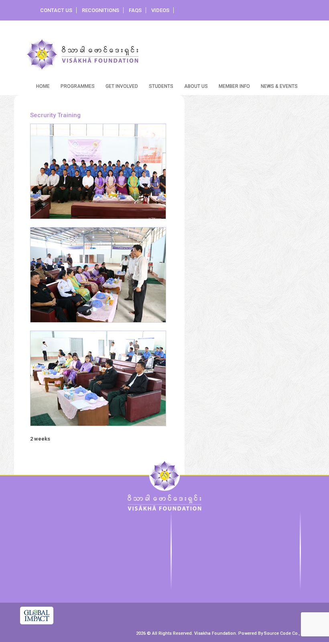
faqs (135, 10)
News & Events (279, 86)
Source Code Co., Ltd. (286, 633)
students (161, 86)
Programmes (78, 86)
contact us (56, 10)
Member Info (234, 86)
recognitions (100, 10)
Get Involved (122, 86)
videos (160, 10)
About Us (196, 86)
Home (43, 86)
